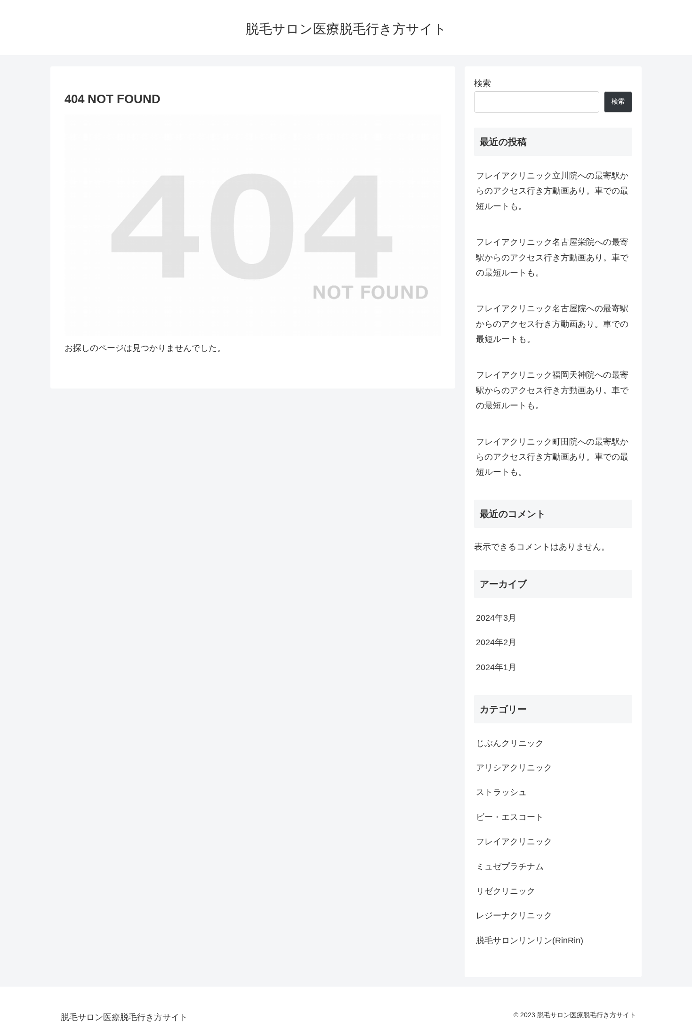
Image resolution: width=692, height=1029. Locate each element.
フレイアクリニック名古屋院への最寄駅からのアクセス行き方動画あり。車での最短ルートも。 (552, 324)
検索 (482, 83)
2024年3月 (496, 618)
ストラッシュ (501, 792)
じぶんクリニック (510, 743)
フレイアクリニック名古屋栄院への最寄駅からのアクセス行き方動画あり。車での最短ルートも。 (552, 257)
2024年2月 (496, 642)
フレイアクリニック (514, 841)
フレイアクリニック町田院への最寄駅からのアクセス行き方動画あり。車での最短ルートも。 (552, 457)
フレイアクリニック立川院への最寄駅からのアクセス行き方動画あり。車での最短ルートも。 (552, 191)
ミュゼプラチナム (510, 866)
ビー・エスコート (510, 817)
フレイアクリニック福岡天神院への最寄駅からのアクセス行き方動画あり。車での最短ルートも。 (552, 390)
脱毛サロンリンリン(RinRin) (529, 940)
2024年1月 (496, 667)
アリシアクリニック (514, 767)
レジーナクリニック (514, 915)
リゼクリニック (505, 891)
